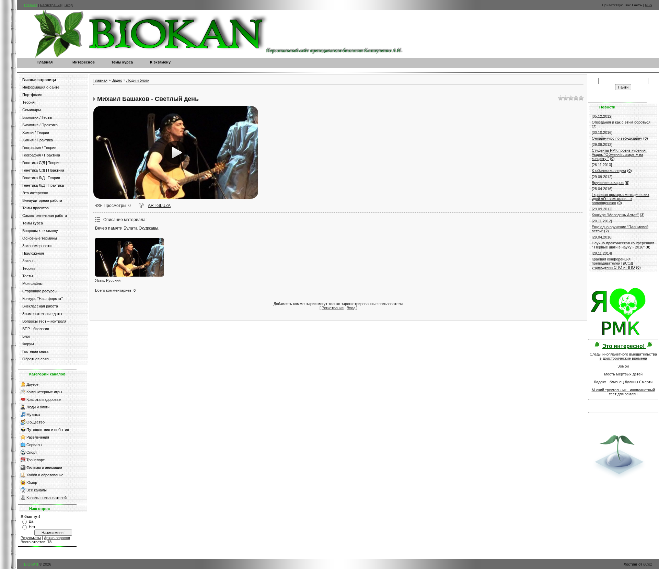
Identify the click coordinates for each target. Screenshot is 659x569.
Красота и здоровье (43, 399)
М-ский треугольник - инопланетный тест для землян (623, 392)
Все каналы (36, 490)
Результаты (31, 538)
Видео (117, 80)
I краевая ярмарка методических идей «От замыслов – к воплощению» (620, 199)
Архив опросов (57, 538)
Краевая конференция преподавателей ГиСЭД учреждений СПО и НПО (613, 263)
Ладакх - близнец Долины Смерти (623, 382)
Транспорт (35, 460)
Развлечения (37, 437)
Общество (35, 422)
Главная (30, 5)
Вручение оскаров (608, 183)
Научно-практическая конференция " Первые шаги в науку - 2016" (623, 245)
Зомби (623, 366)
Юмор (31, 482)
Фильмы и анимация (44, 467)
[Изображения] (129, 257)
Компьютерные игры (44, 392)
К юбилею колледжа (609, 171)
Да (31, 521)
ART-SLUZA (159, 205)
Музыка (33, 415)
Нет (32, 527)
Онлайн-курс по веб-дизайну (617, 138)
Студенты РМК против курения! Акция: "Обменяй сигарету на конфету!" (619, 154)
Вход (69, 5)
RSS (648, 5)
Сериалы (34, 445)
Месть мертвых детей (623, 374)
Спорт (31, 452)
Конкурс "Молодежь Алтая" (615, 215)
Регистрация (50, 5)
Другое (32, 384)
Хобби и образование (44, 475)
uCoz (647, 564)
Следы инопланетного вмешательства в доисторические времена (623, 356)
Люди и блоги (37, 407)
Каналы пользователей (46, 498)
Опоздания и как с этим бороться (621, 122)
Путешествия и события (47, 430)
